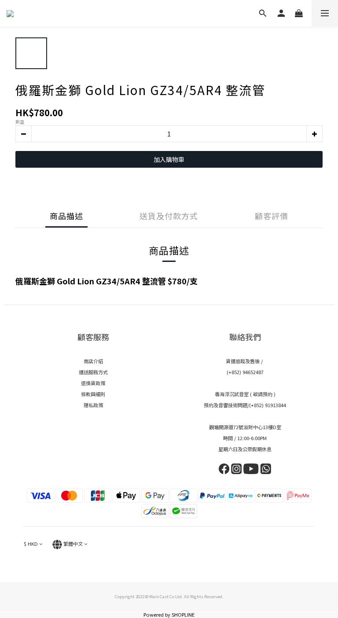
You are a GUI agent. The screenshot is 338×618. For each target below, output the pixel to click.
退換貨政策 (93, 382)
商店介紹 (93, 360)
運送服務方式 (93, 371)
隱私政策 (93, 404)
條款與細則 (93, 393)
